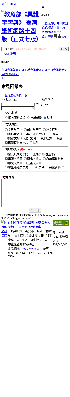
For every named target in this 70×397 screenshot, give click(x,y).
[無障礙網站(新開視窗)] (61, 224)
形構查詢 (30, 69)
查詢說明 (10, 53)
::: (42, 23)
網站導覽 (47, 36)
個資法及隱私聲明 (15, 95)
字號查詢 (53, 69)
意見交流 (21, 227)
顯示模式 (59, 32)
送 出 (35, 210)
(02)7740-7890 (30, 248)
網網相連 (35, 227)
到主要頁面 (8, 3)
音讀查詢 (41, 69)
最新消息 (50, 23)
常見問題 (62, 23)
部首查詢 (7, 69)
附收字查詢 (11, 74)
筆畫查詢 (18, 69)
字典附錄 (59, 27)
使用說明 (47, 32)
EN (64, 36)
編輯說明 (47, 27)
